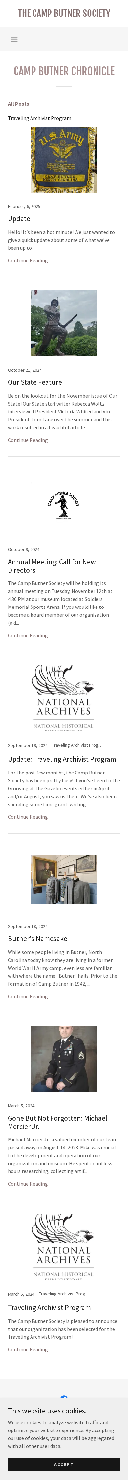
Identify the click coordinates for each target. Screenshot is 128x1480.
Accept (64, 1464)
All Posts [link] (18, 103)
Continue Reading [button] (28, 260)
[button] (14, 39)
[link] (64, 13)
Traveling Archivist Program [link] (39, 118)
